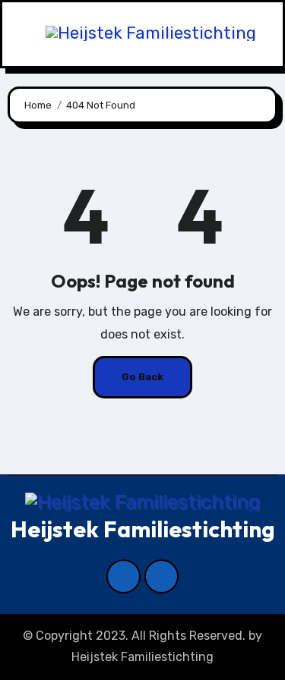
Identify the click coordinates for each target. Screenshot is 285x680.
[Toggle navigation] (18, 34)
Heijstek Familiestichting (143, 529)
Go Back (142, 376)
